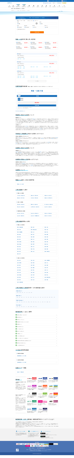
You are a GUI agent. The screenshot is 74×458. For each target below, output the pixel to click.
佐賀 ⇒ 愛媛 (32, 267)
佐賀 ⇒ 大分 (46, 262)
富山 (36, 297)
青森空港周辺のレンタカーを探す (21, 355)
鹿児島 (31, 306)
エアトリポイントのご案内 (21, 431)
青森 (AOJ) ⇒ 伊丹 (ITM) (48, 195)
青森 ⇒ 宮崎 (46, 239)
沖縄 (33, 306)
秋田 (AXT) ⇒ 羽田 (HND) (48, 213)
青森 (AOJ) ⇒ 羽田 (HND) (34, 195)
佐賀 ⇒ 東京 (19, 260)
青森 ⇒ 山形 (32, 251)
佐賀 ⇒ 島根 (32, 272)
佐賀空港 (20, 152)
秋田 (22, 292)
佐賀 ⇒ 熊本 (19, 265)
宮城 (29, 292)
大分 (26, 306)
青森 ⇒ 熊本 (19, 239)
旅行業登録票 (39, 450)
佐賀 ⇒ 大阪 (32, 260)
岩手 (24, 292)
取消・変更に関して (38, 449)
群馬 (21, 297)
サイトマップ (43, 449)
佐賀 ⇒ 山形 (32, 279)
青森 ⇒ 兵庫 (19, 229)
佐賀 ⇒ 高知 (19, 267)
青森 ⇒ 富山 (46, 244)
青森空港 (22, 98)
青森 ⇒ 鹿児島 (19, 241)
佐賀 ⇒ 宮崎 (32, 262)
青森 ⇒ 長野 (32, 244)
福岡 (17, 306)
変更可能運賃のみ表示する (21, 29)
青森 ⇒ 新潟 (19, 246)
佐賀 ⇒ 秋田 (19, 279)
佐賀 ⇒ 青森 (46, 279)
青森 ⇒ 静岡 (46, 246)
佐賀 (20, 10)
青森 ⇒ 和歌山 (19, 244)
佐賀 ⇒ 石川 (32, 277)
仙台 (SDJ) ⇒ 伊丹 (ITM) (20, 213)
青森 (28, 86)
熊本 (24, 306)
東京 (28, 297)
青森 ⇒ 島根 (32, 241)
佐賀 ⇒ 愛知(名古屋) (47, 277)
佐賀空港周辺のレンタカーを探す (21, 362)
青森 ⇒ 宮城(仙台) (47, 251)
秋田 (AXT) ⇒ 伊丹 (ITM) (48, 215)
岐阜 (47, 297)
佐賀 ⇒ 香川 (46, 267)
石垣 (36, 306)
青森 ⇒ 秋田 (19, 251)
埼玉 (24, 297)
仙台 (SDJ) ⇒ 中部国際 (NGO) (35, 215)
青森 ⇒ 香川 (32, 234)
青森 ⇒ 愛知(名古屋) (33, 229)
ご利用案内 (30, 449)
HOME (27, 449)
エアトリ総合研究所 (48, 449)
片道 (21, 20)
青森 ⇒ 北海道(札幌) (20, 227)
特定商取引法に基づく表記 (33, 450)
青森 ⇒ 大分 (32, 239)
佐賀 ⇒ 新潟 (19, 277)
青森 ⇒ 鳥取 (46, 241)
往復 (18, 20)
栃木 (19, 297)
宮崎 (28, 306)
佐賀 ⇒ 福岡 (46, 265)
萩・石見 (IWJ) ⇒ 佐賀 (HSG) (49, 204)
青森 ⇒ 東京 (32, 227)
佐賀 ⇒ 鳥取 (46, 272)
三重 (54, 297)
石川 (38, 297)
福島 (31, 292)
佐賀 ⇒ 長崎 (32, 265)
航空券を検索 (37, 105)
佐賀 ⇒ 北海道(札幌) (20, 282)
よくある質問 (34, 449)
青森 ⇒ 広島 (46, 229)
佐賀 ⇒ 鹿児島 (19, 262)
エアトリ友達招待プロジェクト (34, 431)
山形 (26, 292)
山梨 (42, 297)
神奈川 (31, 297)
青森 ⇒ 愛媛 (46, 234)
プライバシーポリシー (44, 450)
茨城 (17, 297)
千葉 (26, 297)
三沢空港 (26, 126)
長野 (45, 297)
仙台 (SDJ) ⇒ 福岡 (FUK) (20, 215)
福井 (40, 297)
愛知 (51, 297)
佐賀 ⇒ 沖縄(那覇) (47, 260)
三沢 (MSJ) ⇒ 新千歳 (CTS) (21, 195)
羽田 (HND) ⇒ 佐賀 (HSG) (20, 204)
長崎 (21, 306)
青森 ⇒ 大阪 (46, 227)
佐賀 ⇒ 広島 (19, 272)
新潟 (33, 297)
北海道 (17, 292)
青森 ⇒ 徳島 (19, 234)
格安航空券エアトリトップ (14, 10)
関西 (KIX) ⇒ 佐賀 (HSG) (34, 204)
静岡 (49, 297)
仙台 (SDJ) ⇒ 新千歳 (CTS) (34, 213)
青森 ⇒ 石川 (32, 246)
